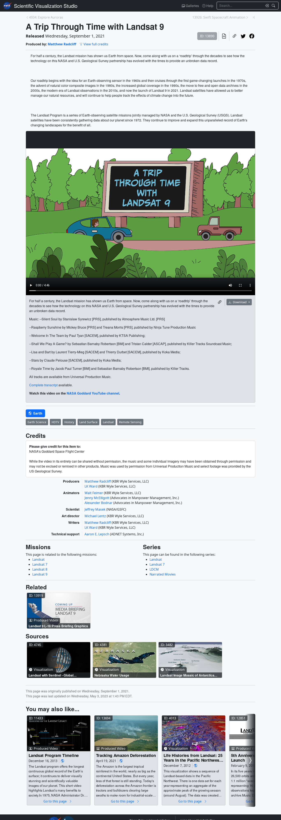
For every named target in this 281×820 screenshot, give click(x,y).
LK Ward (91, 486)
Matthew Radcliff (62, 44)
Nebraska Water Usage (111, 675)
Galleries (192, 5)
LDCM (154, 569)
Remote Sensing (130, 422)
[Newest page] (253, 17)
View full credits (96, 44)
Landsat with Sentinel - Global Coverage (51, 675)
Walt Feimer (94, 493)
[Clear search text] (266, 5)
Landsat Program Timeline (54, 755)
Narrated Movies (163, 574)
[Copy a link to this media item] (219, 302)
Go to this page (55, 801)
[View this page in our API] (224, 36)
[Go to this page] (58, 611)
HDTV (55, 422)
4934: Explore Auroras (46, 17)
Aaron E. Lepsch (97, 534)
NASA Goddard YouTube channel (93, 393)
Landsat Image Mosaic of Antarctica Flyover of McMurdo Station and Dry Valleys (187, 675)
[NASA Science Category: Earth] (62, 760)
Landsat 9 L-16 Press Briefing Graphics (58, 626)
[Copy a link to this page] (234, 36)
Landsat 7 (39, 564)
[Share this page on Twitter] (243, 36)
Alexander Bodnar (99, 502)
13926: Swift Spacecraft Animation (218, 17)
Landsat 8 (39, 569)
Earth (37, 413)
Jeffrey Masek (95, 509)
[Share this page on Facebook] (251, 36)
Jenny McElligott (97, 498)
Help (209, 5)
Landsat (108, 422)
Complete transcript (43, 385)
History (69, 422)
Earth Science (37, 422)
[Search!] (274, 5)
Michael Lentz (96, 516)
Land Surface (88, 422)
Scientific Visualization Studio (45, 5)
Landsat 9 (39, 574)
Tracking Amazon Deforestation (126, 755)
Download (239, 302)
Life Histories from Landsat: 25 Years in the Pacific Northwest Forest (193, 757)
